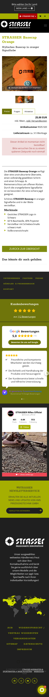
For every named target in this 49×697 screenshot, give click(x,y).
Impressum (24, 649)
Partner (28, 278)
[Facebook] (14, 680)
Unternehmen (11, 278)
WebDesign (39, 671)
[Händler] (24, 606)
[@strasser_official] (10, 413)
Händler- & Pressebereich (19, 284)
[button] (2, 373)
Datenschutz (33, 644)
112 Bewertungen (27, 316)
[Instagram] (21, 680)
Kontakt (8, 289)
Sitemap (12, 644)
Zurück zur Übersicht (24, 249)
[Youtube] (28, 680)
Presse (39, 278)
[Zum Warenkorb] (40, 16)
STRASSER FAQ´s (29, 16)
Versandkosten (24, 638)
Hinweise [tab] (28, 111)
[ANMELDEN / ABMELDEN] (45, 16)
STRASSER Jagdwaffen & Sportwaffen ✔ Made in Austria (23, 670)
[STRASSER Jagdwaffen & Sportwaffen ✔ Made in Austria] (24, 24)
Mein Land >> (23, 8)
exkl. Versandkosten (36, 120)
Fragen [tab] (17, 111)
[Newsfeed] (34, 680)
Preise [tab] (7, 111)
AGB (10, 627)
